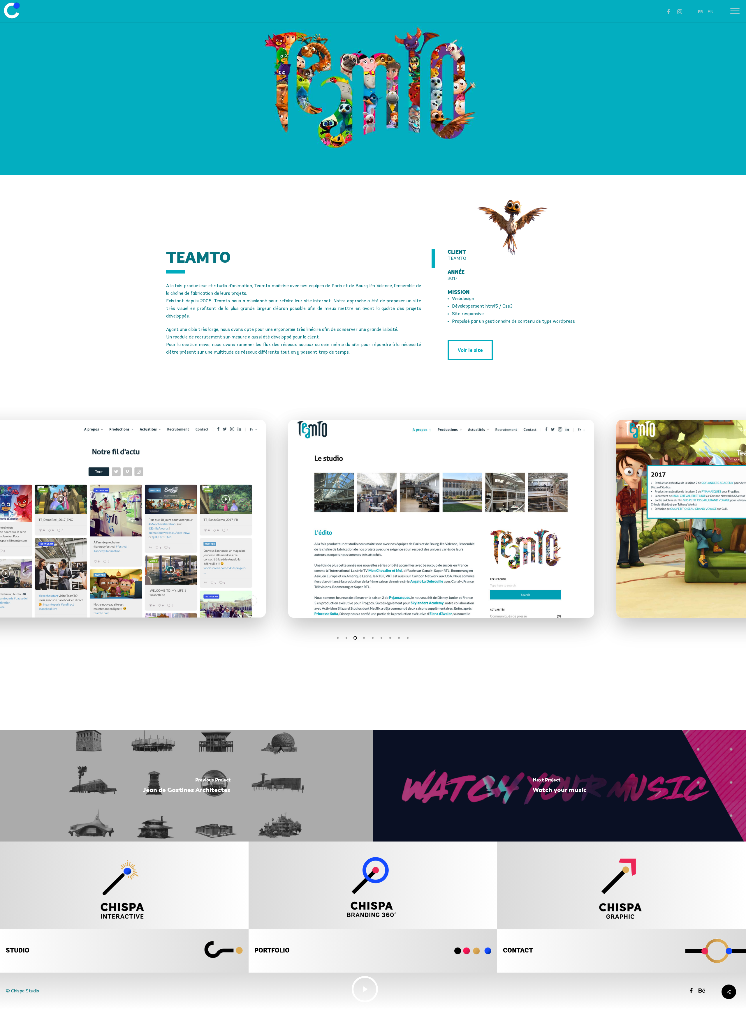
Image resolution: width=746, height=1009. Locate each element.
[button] (470, 350)
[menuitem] (700, 11)
